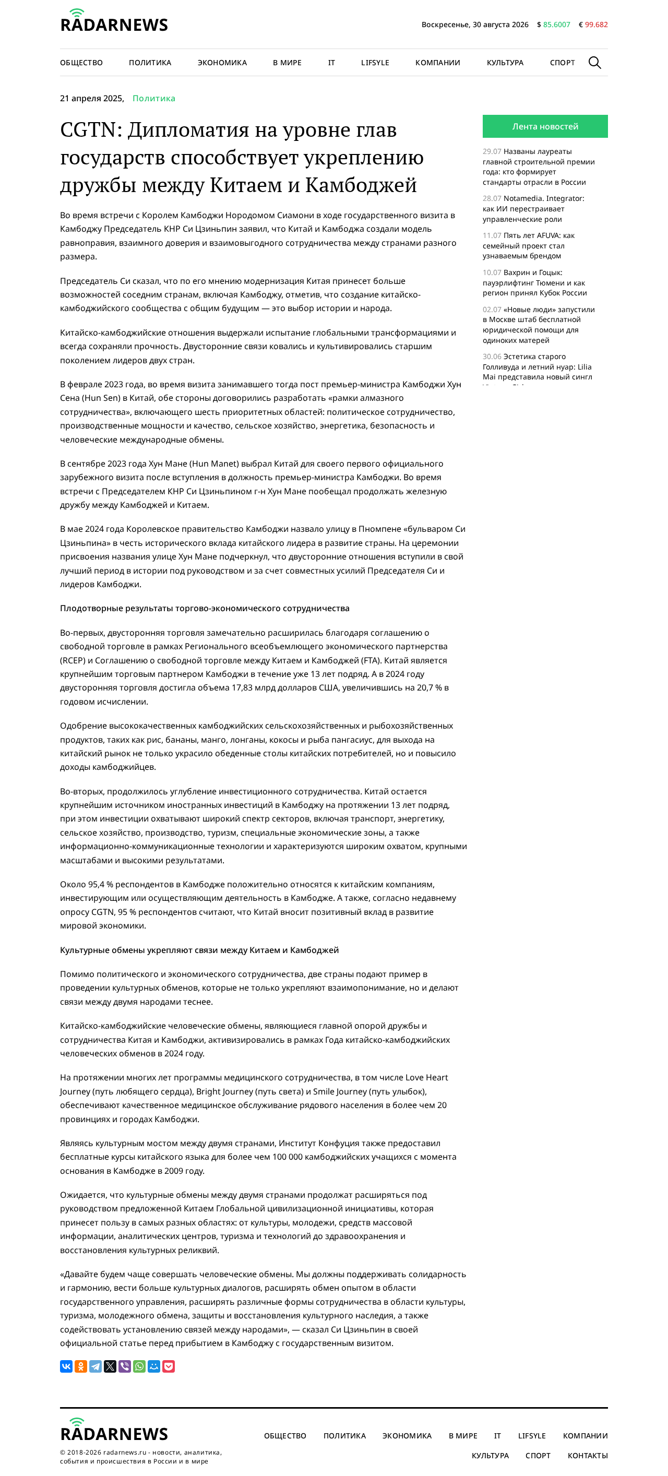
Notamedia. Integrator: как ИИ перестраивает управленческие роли (533, 208)
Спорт (562, 62)
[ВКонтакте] (66, 1366)
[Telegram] (95, 1366)
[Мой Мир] (154, 1366)
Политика (150, 62)
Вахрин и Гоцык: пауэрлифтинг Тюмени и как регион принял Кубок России (536, 282)
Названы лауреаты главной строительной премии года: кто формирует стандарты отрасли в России (539, 166)
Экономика (222, 62)
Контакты (588, 1455)
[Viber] (124, 1366)
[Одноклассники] (81, 1366)
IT (332, 62)
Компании (437, 62)
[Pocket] (168, 1366)
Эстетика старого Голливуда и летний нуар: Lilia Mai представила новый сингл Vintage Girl (537, 371)
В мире (287, 62)
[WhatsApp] (139, 1366)
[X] (110, 1366)
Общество (81, 62)
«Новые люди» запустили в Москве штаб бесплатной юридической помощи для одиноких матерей (539, 324)
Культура (505, 62)
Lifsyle (375, 62)
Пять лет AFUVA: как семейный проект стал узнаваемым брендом (529, 245)
